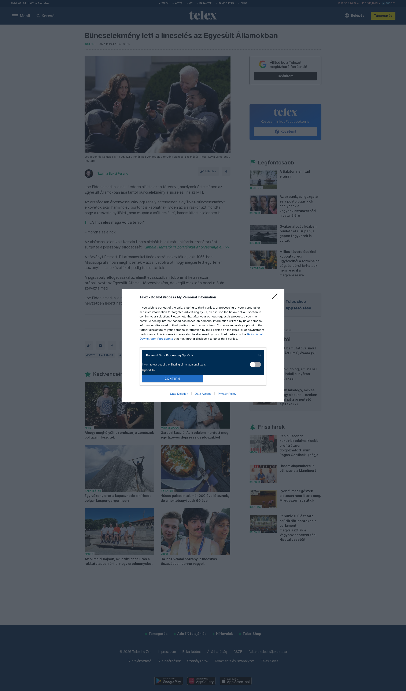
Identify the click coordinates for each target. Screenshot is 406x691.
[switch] (255, 364)
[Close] (276, 298)
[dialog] (203, 345)
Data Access (203, 393)
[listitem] (201, 355)
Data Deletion (179, 393)
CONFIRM (172, 378)
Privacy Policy (227, 393)
